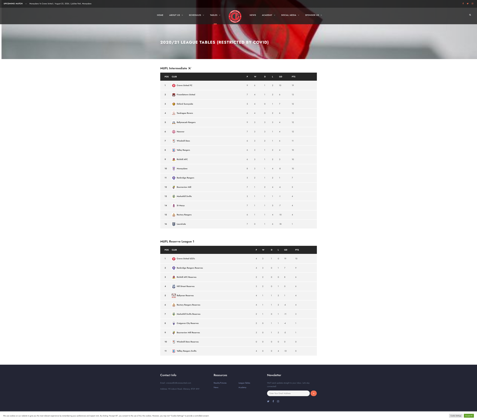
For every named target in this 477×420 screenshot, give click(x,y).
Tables (213, 15)
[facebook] (463, 3)
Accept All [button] (468, 416)
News (253, 15)
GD (280, 76)
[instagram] (472, 3)
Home (160, 15)
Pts (293, 76)
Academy (267, 15)
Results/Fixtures (220, 382)
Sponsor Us (312, 15)
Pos (167, 76)
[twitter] (468, 3)
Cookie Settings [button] (456, 416)
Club (174, 76)
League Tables (244, 382)
